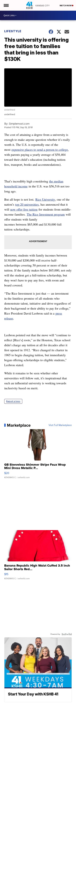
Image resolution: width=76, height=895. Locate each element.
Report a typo (13, 401)
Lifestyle (12, 31)
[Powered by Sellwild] (67, 634)
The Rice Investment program (46, 214)
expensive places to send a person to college (39, 149)
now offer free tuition (23, 209)
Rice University (45, 199)
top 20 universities (27, 204)
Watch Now (66, 5)
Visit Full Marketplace (60, 425)
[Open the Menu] (6, 5)
